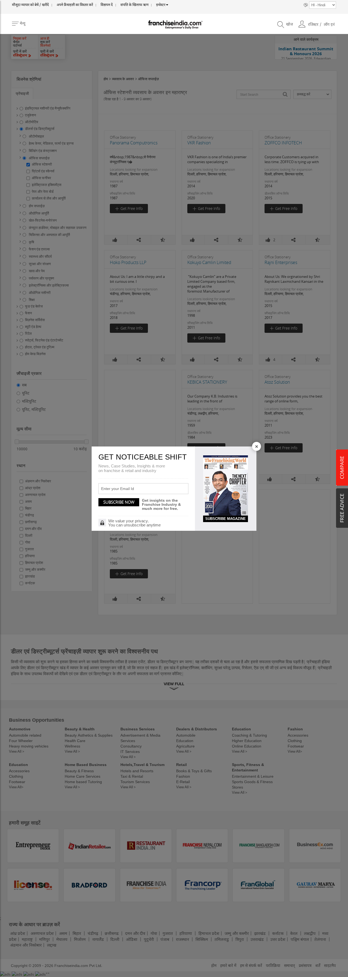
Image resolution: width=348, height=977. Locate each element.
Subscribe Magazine (225, 519)
